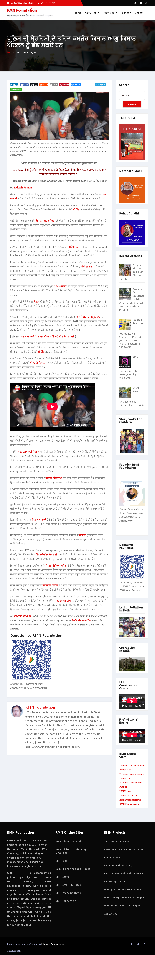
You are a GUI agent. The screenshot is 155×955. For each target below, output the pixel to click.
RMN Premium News (130, 799)
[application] (132, 701)
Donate (139, 12)
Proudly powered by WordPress (24, 943)
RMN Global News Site (131, 765)
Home (77, 12)
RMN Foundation (22, 10)
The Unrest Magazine (117, 841)
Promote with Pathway (118, 865)
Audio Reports (112, 857)
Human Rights (29, 52)
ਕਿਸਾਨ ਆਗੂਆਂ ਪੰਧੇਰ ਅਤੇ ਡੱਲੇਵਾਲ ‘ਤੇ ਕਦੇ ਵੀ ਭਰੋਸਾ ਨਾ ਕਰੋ (47, 336)
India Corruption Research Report (124, 897)
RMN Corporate (128, 795)
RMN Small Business (68, 885)
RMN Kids (124, 778)
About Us (91, 12)
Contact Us (110, 913)
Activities (109, 12)
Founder (125, 12)
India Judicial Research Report (122, 889)
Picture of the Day (115, 881)
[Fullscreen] (142, 705)
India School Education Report (122, 905)
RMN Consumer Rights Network (123, 849)
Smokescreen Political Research (123, 873)
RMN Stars (125, 791)
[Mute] (140, 705)
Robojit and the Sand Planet (73, 869)
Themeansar (13, 950)
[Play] (123, 705)
